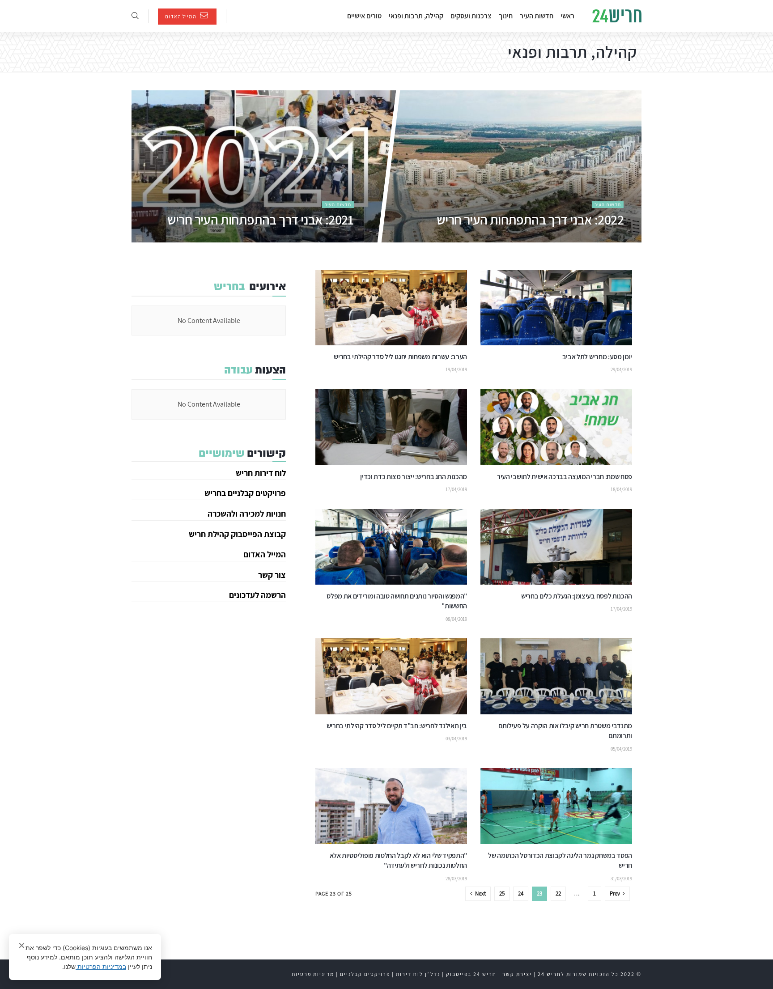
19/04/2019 (456, 369)
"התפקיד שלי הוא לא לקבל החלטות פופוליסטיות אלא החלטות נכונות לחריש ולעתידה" (398, 860)
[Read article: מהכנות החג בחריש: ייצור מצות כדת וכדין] (391, 427)
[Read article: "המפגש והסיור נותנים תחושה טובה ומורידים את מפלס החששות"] (391, 547)
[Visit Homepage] (616, 16)
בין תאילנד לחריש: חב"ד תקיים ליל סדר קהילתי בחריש (397, 725)
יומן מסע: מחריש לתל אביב (597, 356)
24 (520, 893)
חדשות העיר (536, 16)
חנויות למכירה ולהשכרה (247, 513)
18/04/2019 (621, 489)
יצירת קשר (517, 974)
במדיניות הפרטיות (101, 966)
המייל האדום (181, 16)
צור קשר (272, 574)
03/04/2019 (456, 738)
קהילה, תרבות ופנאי (416, 16)
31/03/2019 (621, 878)
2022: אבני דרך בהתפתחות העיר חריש (529, 220)
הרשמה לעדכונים (257, 595)
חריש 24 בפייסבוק (471, 974)
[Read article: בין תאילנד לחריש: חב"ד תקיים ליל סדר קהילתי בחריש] (391, 676)
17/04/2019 (456, 489)
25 (502, 893)
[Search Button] (135, 16)
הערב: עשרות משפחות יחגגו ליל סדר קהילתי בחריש (400, 356)
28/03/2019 (456, 878)
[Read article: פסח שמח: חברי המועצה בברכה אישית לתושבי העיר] (556, 427)
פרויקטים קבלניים (365, 974)
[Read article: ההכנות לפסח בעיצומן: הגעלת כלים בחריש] (556, 547)
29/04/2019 (621, 369)
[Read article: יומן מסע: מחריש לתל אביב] (556, 308)
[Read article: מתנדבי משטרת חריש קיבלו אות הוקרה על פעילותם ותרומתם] (556, 676)
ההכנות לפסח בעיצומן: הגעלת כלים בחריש (576, 596)
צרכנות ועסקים (471, 16)
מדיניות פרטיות (313, 974)
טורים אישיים (364, 16)
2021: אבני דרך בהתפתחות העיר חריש (260, 220)
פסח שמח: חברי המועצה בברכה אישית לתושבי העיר (564, 476)
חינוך (506, 16)
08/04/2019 (456, 619)
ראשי (567, 16)
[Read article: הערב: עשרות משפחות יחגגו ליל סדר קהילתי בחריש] (391, 308)
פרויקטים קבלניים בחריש (245, 493)
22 (558, 893)
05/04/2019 (621, 749)
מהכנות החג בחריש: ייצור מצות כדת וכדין (413, 476)
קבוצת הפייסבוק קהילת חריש (237, 534)
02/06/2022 (612, 238)
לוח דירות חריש (261, 472)
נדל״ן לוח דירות (418, 974)
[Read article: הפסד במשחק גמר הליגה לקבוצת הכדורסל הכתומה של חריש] (556, 806)
